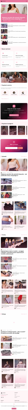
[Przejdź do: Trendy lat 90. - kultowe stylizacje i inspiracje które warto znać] (14, 267)
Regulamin (16, 397)
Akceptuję (14, 408)
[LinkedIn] (3, 397)
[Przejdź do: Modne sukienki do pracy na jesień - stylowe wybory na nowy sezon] (14, 260)
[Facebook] (1, 397)
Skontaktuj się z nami (13, 115)
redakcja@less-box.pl (3, 395)
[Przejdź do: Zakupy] (21, 130)
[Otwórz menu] (26, 1)
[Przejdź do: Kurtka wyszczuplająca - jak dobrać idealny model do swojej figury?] (20, 223)
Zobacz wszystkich (4, 98)
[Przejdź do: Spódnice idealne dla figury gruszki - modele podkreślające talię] (14, 37)
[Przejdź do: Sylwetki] (4, 130)
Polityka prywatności (17, 396)
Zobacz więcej (23, 156)
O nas (15, 395)
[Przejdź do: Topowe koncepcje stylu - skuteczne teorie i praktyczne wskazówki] (14, 274)
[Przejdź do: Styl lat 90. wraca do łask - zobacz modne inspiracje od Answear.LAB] (7, 302)
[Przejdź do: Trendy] (13, 130)
